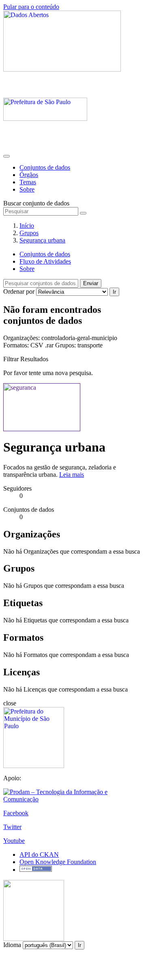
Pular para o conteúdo (31, 6)
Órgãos (28, 174)
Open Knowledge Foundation (57, 861)
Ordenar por (18, 291)
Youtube (14, 840)
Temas (27, 182)
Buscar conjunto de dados (36, 203)
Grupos (29, 232)
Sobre (26, 189)
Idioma (12, 944)
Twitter (12, 826)
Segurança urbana (42, 240)
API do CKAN (39, 854)
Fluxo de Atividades (45, 261)
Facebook (15, 813)
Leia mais (71, 474)
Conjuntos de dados (44, 167)
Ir (114, 292)
